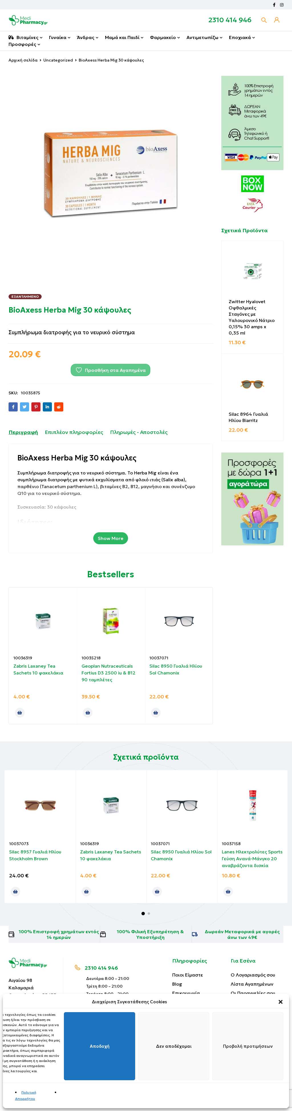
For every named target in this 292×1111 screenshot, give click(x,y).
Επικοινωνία (186, 993)
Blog (177, 984)
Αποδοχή (100, 1046)
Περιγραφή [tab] (23, 432)
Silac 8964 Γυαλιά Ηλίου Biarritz (248, 417)
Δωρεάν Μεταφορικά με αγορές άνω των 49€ (242, 934)
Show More (110, 538)
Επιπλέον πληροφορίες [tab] (74, 432)
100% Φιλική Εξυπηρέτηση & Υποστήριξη (150, 934)
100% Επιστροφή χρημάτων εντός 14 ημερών (59, 934)
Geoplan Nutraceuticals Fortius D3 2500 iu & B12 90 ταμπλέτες (108, 672)
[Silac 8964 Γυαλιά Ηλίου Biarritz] (252, 384)
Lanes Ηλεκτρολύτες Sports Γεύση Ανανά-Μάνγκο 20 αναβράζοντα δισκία (252, 858)
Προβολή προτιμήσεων (248, 1046)
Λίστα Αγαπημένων (252, 984)
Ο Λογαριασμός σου (253, 975)
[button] (280, 1002)
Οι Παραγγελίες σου (253, 993)
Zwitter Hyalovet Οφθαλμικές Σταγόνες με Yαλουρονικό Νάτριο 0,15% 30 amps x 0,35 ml (252, 317)
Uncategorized (58, 60)
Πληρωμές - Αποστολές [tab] (139, 432)
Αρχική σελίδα (23, 60)
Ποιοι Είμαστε (187, 975)
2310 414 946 (230, 20)
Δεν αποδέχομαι (174, 1046)
